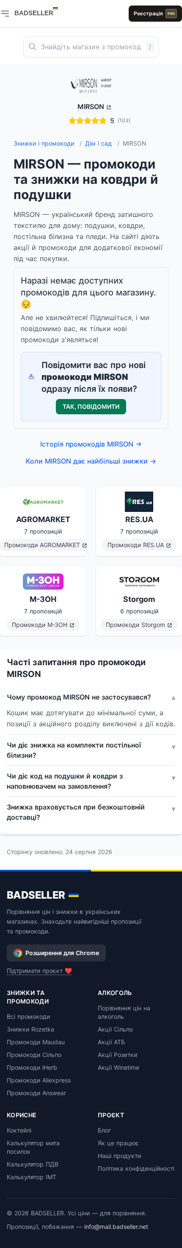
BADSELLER (36, 895)
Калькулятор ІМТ (31, 1177)
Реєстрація (154, 13)
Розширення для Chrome (62, 952)
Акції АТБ (111, 1042)
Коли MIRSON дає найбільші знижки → (91, 461)
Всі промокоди (28, 1016)
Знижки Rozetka (30, 1029)
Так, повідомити (91, 406)
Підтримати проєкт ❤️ (39, 970)
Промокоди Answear (36, 1092)
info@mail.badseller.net (116, 1226)
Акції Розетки (117, 1054)
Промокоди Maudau (36, 1042)
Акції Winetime (118, 1067)
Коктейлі (19, 1130)
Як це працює (118, 1143)
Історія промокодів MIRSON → (91, 444)
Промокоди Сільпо (34, 1054)
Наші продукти (119, 1155)
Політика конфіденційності (136, 1168)
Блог (104, 1130)
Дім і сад (102, 143)
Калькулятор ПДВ (32, 1164)
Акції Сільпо (115, 1029)
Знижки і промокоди (48, 143)
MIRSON (90, 106)
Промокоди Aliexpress (39, 1080)
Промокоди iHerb (32, 1067)
